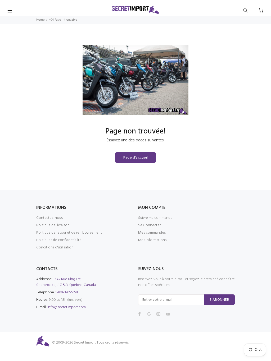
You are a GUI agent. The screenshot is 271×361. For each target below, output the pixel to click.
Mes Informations (152, 240)
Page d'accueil (135, 158)
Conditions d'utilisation (55, 247)
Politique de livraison (53, 225)
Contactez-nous (49, 218)
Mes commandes (152, 233)
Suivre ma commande (155, 218)
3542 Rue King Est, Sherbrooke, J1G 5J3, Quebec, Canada (66, 282)
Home (40, 19)
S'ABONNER (219, 300)
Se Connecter (149, 225)
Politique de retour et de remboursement (69, 233)
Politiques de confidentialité (59, 240)
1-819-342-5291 (67, 292)
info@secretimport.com (66, 307)
